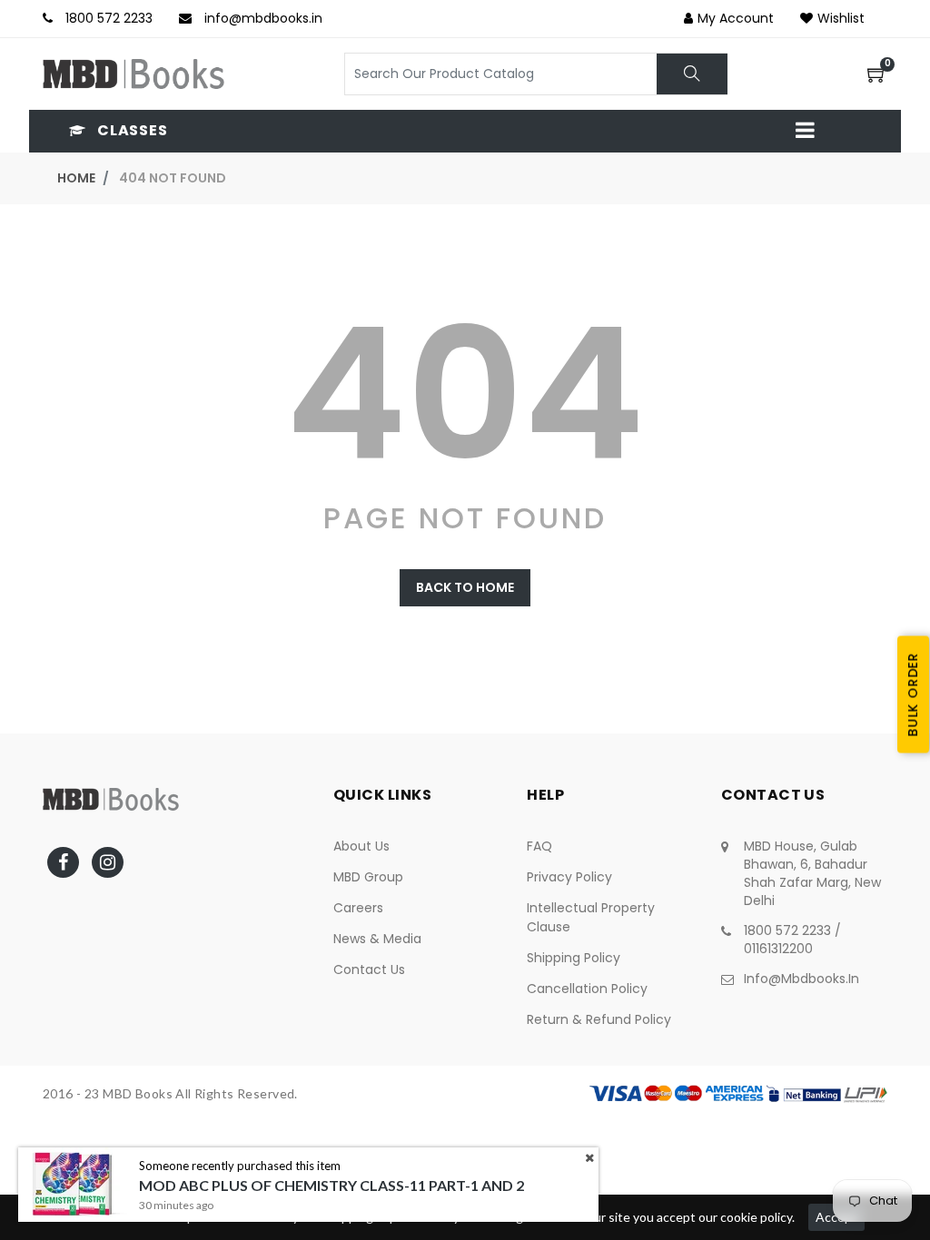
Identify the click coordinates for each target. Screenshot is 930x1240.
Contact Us (369, 969)
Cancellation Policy (587, 988)
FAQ (539, 846)
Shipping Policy (573, 958)
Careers (358, 908)
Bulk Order (913, 695)
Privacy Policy (569, 877)
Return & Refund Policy (599, 1019)
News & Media (377, 939)
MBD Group (368, 877)
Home (76, 178)
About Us (361, 846)
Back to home (465, 587)
